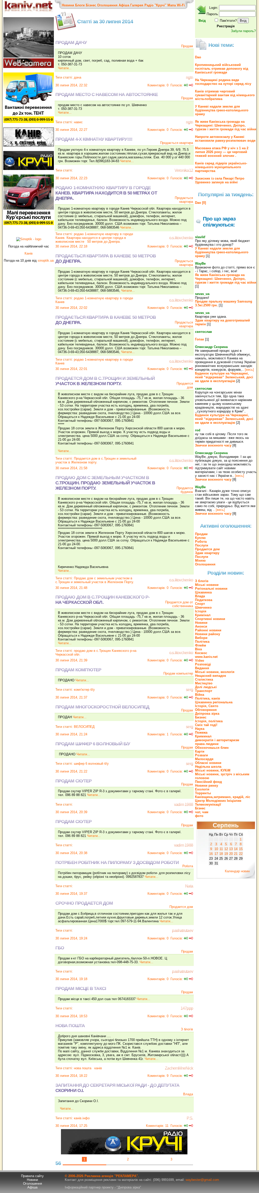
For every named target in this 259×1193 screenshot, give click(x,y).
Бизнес (200, 717)
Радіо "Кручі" (155, 5)
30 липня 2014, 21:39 (71, 660)
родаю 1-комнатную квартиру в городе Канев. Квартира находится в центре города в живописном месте (94, 237)
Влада (188, 1094)
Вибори (201, 638)
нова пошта (82, 1068)
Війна (199, 695)
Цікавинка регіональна (213, 702)
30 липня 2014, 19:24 (71, 938)
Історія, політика (209, 721)
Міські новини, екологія (214, 672)
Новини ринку (206, 785)
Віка (198, 649)
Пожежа (201, 732)
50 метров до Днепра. (104, 241)
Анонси (201, 626)
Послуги (201, 545)
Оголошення (107, 5)
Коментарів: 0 (157, 85)
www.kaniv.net (206, 657)
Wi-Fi (181, 5)
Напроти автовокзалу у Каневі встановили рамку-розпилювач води (225, 138)
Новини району (207, 634)
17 (216, 854)
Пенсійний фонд (208, 782)
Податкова (203, 600)
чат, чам (201, 812)
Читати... (65, 68)
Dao (198, 57)
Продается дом (181, 907)
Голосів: (176, 85)
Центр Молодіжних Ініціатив (218, 801)
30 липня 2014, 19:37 (71, 894)
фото (199, 816)
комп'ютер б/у (84, 689)
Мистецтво (203, 683)
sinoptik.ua (46, 260)
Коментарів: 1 (157, 734)
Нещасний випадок (210, 676)
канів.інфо (82, 1118)
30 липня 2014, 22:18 (71, 246)
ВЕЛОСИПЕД (84, 727)
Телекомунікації (208, 804)
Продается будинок (185, 490)
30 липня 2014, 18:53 (71, 1016)
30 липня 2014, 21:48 (71, 588)
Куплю (200, 538)
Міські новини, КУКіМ (212, 770)
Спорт (200, 604)
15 (241, 849)
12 (226, 849)
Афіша (124, 5)
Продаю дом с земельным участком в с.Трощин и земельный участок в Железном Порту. (95, 580)
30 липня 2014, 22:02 (71, 308)
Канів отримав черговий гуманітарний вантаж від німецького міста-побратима (225, 95)
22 (241, 854)
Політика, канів (207, 698)
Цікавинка (203, 592)
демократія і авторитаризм (217, 740)
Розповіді (203, 664)
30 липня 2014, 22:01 (71, 369)
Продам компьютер (178, 673)
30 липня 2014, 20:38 (71, 853)
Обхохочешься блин (212, 748)
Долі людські (206, 687)
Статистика (204, 679)
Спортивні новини (210, 619)
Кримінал (202, 615)
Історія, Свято (206, 706)
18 (221, 854)
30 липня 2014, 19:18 (71, 979)
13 (231, 849)
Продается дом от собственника (179, 604)
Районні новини (208, 630)
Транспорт (203, 691)
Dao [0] (200, 203)
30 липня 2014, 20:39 (71, 812)
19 (226, 854)
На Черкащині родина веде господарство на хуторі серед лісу (223, 82)
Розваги (201, 755)
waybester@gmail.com (202, 1180)
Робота (187, 866)
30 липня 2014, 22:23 (71, 178)
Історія (200, 611)
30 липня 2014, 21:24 (71, 734)
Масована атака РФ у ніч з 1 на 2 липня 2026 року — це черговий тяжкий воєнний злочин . (221, 152)
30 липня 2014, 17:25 (71, 1126)
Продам (187, 46)
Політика (202, 641)
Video (199, 660)
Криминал (203, 736)
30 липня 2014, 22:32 (71, 85)
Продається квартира (176, 143)
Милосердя (204, 759)
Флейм (200, 645)
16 (211, 854)
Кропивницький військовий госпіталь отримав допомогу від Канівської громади (221, 68)
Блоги (80, 5)
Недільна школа (208, 766)
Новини (68, 5)
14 (236, 849)
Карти (199, 751)
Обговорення (206, 710)
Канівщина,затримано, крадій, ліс (222, 797)
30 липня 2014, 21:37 (71, 697)
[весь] (249, 369)
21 (236, 854)
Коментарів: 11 (157, 1126)
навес (78, 122)
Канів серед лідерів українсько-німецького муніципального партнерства (221, 167)
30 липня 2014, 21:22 (71, 771)
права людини (207, 744)
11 (221, 849)
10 (216, 849)
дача (77, 77)
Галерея (136, 5)
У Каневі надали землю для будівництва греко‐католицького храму (221, 110)
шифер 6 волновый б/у (91, 763)
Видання (202, 668)
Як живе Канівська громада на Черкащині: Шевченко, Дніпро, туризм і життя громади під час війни (225, 125)
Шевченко (203, 607)
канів (97, 1068)
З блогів (187, 1029)
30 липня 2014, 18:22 (71, 1076)
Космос (201, 653)
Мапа (171, 5)
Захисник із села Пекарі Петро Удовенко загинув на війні (219, 180)
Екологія (202, 789)
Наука (199, 729)
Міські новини (207, 585)
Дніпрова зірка (207, 713)
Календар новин (237, 871)
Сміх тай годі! (206, 725)
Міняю (200, 560)
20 (231, 854)
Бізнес (91, 5)
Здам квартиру (207, 553)
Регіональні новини (211, 588)
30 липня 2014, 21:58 (71, 468)
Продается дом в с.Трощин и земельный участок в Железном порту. (95, 460)
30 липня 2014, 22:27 (71, 130)
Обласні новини (208, 763)
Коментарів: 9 (157, 1076)
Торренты (203, 793)
